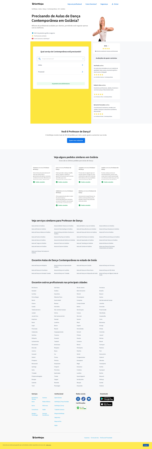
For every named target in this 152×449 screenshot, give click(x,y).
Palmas (101, 338)
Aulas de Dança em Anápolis (39, 265)
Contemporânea (52, 9)
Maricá (78, 344)
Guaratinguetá (81, 376)
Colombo (101, 332)
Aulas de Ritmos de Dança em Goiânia (109, 237)
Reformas (45, 405)
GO (59, 9)
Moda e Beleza (46, 401)
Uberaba (101, 360)
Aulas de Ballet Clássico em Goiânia (63, 226)
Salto (33, 370)
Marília (101, 373)
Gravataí (56, 338)
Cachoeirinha (35, 341)
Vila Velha (56, 306)
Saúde (44, 409)
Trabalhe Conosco (59, 409)
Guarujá (56, 319)
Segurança (104, 4)
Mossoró (101, 376)
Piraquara (34, 360)
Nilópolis (34, 338)
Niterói (79, 294)
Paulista (101, 348)
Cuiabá (33, 306)
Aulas (40, 9)
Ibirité (78, 354)
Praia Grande (102, 310)
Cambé (101, 382)
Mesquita (56, 348)
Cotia (100, 319)
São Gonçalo (80, 310)
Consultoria (35, 409)
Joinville (101, 303)
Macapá (79, 382)
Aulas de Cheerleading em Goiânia (63, 229)
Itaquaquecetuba (58, 332)
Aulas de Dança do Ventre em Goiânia (87, 232)
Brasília (101, 291)
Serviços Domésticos (45, 414)
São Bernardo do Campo (105, 300)
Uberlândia (102, 313)
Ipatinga (34, 367)
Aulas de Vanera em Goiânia (39, 246)
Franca (56, 357)
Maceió (56, 329)
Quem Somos (58, 397)
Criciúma (79, 370)
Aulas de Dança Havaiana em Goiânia (109, 229)
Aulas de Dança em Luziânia (61, 270)
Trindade (34, 373)
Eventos (44, 397)
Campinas (79, 300)
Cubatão (34, 382)
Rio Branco (35, 287)
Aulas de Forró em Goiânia (106, 232)
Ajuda (55, 425)
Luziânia (79, 373)
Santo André (57, 300)
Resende (56, 382)
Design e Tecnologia (35, 414)
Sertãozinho (80, 379)
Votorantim (102, 354)
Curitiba (34, 294)
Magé (78, 363)
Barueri (101, 294)
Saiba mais (48, 445)
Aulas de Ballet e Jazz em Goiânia (86, 226)
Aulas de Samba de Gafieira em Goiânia (64, 240)
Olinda (101, 329)
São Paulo (57, 287)
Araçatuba (79, 386)
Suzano (79, 319)
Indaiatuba (35, 332)
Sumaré (79, 332)
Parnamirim (35, 344)
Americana (57, 344)
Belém (78, 306)
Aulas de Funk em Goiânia (38, 237)
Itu (55, 354)
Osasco (34, 303)
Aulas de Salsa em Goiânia (39, 240)
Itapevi (79, 325)
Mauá (78, 322)
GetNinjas (35, 9)
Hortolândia (80, 329)
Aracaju (101, 325)
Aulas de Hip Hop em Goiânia (62, 237)
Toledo (56, 376)
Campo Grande (81, 303)
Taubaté (56, 341)
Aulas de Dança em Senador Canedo (41, 273)
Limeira (34, 351)
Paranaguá (57, 386)
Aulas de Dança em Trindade (61, 273)
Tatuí (33, 386)
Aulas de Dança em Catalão (84, 265)
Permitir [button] (145, 445)
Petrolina (56, 370)
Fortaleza (102, 287)
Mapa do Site (57, 421)
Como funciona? (91, 4)
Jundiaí (34, 313)
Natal (33, 322)
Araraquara (80, 360)
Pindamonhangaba (37, 376)
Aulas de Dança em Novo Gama (85, 270)
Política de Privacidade (106, 437)
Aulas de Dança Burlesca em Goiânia (86, 229)
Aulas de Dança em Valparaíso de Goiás (87, 273)
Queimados (57, 373)
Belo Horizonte (81, 291)
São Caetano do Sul (59, 316)
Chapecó (56, 367)
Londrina (56, 322)
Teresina (56, 335)
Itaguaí (56, 379)
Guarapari (102, 370)
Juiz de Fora (35, 316)
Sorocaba (101, 306)
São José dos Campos (60, 310)
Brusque (34, 379)
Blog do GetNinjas (59, 413)
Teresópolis (102, 363)
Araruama (79, 367)
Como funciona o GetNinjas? (42, 38)
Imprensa (86, 437)
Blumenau (102, 322)
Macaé (101, 341)
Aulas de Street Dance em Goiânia (108, 240)
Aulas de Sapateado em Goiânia (85, 240)
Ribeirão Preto (58, 297)
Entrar (116, 4)
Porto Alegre (35, 297)
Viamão (79, 338)
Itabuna (101, 386)
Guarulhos (57, 294)
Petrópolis (80, 348)
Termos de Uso (95, 437)
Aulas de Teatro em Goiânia (61, 243)
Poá (100, 351)
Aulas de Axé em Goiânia (38, 226)
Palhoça (101, 379)
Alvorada (34, 348)
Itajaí (33, 325)
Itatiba (101, 367)
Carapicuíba (102, 316)
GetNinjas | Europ (59, 405)
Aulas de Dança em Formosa (106, 265)
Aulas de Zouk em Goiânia (61, 246)
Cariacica (79, 341)
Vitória (56, 313)
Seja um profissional (75, 4)
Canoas (79, 313)
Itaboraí (101, 357)
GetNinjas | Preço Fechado (61, 401)
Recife (33, 300)
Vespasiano (57, 363)
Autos (33, 405)
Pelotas (56, 360)
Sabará (33, 357)
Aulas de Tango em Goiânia (39, 243)
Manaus (56, 303)
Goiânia (63, 9)
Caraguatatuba (81, 357)
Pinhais (79, 335)
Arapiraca (34, 319)
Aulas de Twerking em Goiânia (85, 243)
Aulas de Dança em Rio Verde (107, 270)
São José (79, 316)
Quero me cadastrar (76, 140)
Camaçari (101, 344)
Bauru (55, 351)
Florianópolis (80, 297)
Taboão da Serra (36, 310)
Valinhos (34, 335)
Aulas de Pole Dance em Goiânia (85, 237)
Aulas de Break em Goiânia (39, 229)
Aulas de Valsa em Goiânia (106, 243)
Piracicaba (34, 329)
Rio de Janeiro (80, 287)
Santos (101, 297)
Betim (56, 325)
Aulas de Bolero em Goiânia (106, 226)
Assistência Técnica (35, 398)
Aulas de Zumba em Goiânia (84, 246)
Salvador (34, 291)
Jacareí (101, 335)
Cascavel (34, 354)
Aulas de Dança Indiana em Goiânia (41, 232)
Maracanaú (35, 363)
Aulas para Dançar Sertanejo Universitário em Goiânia (107, 247)
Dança (44, 9)
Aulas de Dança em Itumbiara (39, 270)
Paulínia (79, 351)
